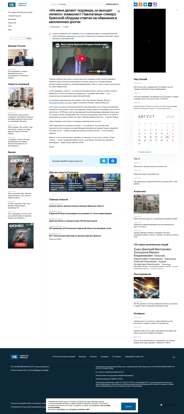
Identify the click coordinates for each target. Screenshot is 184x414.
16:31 (139, 102)
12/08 (135, 230)
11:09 (139, 178)
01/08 (135, 317)
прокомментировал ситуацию (60, 103)
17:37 (13, 201)
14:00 (13, 211)
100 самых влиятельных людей (20, 12)
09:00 (14, 69)
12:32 (139, 230)
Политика (62, 4)
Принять (128, 406)
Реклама (93, 356)
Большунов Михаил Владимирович (146, 254)
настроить (61, 409)
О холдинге (116, 356)
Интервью (139, 313)
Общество (12, 23)
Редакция (104, 356)
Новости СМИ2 (55, 239)
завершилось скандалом (75, 36)
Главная (54, 4)
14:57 (13, 125)
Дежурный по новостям (134, 356)
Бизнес (12, 152)
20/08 (10, 191)
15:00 (139, 337)
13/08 (9, 211)
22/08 (10, 69)
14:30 (139, 327)
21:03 (139, 163)
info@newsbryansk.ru (126, 375)
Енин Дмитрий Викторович (152, 249)
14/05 (135, 327)
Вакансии (82, 356)
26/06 (135, 301)
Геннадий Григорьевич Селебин (160, 266)
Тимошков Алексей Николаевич (155, 260)
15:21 (139, 170)
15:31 (13, 137)
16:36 (139, 217)
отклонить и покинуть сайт (79, 409)
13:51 (13, 191)
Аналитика (12, 19)
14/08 (10, 137)
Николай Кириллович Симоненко (149, 257)
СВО (10, 26)
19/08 (10, 113)
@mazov (38, 370)
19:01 (139, 83)
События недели (14, 16)
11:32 (139, 317)
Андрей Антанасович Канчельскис (150, 262)
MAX (46, 370)
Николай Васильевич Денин (157, 268)
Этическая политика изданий (63, 356)
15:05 (14, 113)
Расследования (142, 274)
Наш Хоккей (140, 79)
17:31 (139, 93)
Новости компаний (18, 84)
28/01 (135, 337)
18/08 (10, 201)
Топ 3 (137, 158)
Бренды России (16, 46)
